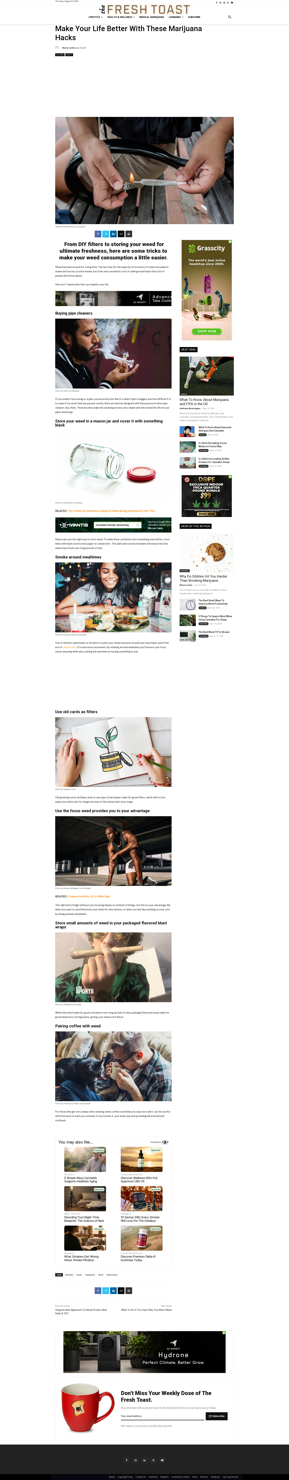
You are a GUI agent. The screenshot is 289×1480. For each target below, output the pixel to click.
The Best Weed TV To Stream (214, 632)
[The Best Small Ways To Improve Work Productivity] (188, 604)
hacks (79, 1274)
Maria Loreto (68, 47)
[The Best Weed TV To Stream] (188, 636)
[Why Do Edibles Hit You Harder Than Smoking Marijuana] (207, 552)
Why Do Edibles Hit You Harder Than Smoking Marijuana (203, 578)
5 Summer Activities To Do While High (89, 896)
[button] (230, 17)
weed (100, 1274)
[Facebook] (98, 234)
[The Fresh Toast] (144, 9)
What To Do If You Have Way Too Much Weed (146, 1309)
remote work (69, 647)
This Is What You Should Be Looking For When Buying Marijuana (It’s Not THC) (111, 510)
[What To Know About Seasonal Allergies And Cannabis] (188, 431)
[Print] (128, 234)
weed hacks (112, 1274)
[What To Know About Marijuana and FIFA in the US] (207, 376)
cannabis (69, 1274)
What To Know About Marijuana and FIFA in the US (204, 402)
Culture (184, 394)
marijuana (90, 1274)
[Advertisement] (144, 87)
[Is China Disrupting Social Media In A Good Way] (188, 447)
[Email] (121, 234)
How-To (69, 55)
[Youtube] (162, 1460)
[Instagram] (135, 1460)
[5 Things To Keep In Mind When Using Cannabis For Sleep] (188, 620)
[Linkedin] (113, 234)
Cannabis (60, 55)
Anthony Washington (190, 408)
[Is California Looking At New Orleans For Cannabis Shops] (188, 462)
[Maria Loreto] (57, 48)
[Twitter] (105, 234)
